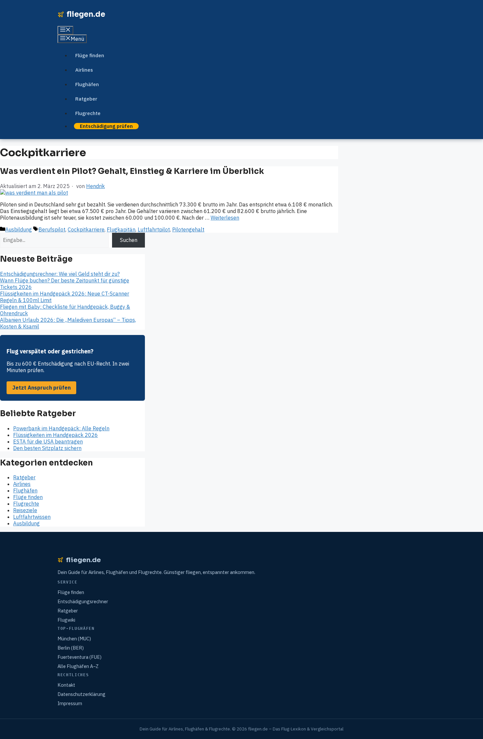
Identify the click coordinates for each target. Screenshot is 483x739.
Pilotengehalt (188, 229)
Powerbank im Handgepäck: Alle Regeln (61, 428)
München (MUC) (74, 638)
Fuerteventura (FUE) (80, 657)
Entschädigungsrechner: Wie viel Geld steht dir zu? (60, 274)
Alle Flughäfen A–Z (78, 666)
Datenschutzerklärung (81, 694)
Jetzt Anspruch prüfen (41, 387)
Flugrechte (88, 113)
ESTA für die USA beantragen (48, 441)
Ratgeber (86, 99)
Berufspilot (51, 229)
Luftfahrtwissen (32, 516)
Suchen (128, 240)
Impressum (70, 703)
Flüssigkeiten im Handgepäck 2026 (55, 435)
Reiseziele (25, 510)
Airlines (84, 70)
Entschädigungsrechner (83, 601)
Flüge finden (89, 55)
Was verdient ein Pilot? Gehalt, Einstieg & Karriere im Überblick (132, 171)
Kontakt (66, 685)
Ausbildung (18, 229)
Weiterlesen (225, 217)
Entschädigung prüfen (106, 126)
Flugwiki (66, 620)
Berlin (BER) (71, 648)
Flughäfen (87, 84)
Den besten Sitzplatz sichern (47, 448)
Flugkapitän (121, 229)
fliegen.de (86, 14)
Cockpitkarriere (86, 229)
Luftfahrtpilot (154, 229)
